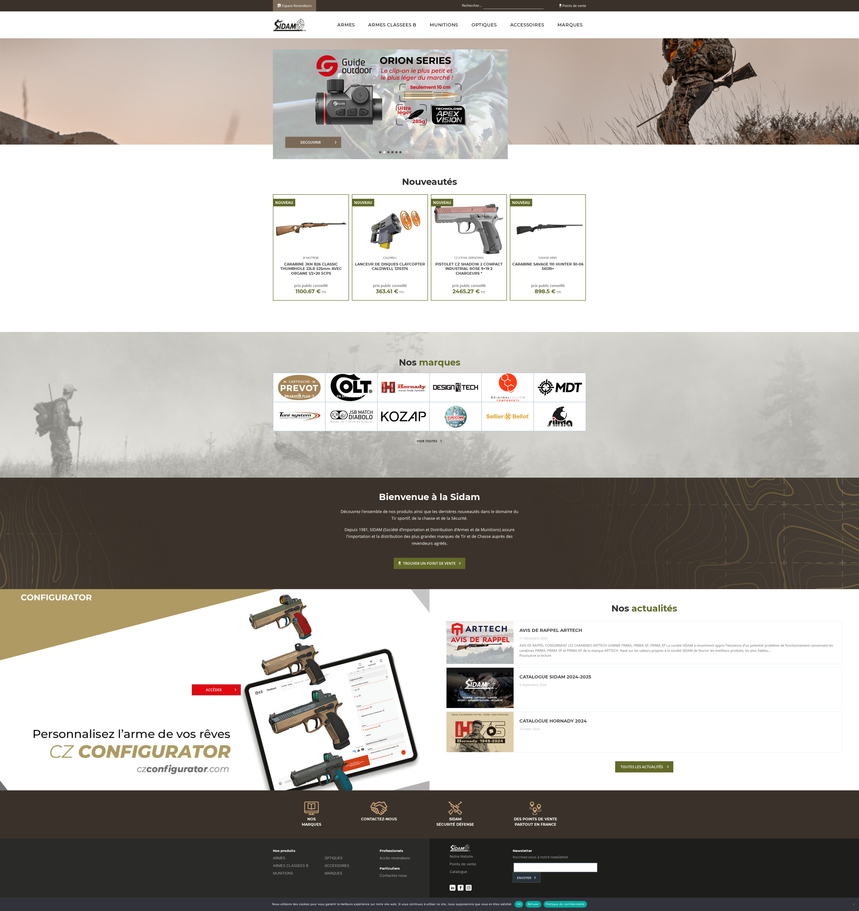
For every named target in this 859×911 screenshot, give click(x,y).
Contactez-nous (393, 875)
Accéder (214, 689)
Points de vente (573, 5)
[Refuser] (853, 904)
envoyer (524, 878)
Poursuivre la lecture (535, 655)
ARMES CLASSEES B (392, 25)
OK (519, 904)
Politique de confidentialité (565, 904)
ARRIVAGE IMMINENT (310, 142)
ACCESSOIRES (527, 25)
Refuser (533, 904)
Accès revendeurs (395, 858)
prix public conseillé (311, 289)
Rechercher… (472, 5)
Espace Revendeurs (296, 5)
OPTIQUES (484, 25)
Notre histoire (461, 856)
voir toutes (427, 441)
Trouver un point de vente (429, 563)
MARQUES (570, 25)
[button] (380, 152)
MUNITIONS (444, 25)
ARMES (346, 25)
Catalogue (458, 871)
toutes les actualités (642, 766)
